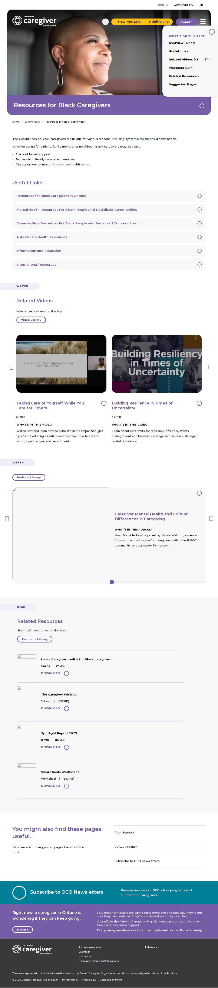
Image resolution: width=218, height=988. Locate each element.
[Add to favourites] (66, 673)
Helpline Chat (159, 21)
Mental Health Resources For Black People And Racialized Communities (76, 210)
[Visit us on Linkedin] (146, 953)
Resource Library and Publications (99, 961)
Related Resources (184, 76)
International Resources (36, 264)
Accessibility (89, 979)
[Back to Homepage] (34, 21)
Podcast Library (29, 477)
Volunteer (84, 952)
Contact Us (85, 956)
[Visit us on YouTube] (172, 953)
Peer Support (124, 832)
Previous (11, 365)
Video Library (31, 319)
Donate (186, 22)
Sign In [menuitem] (162, 5)
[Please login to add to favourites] (201, 105)
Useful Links (178, 51)
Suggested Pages (183, 84)
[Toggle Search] (105, 22)
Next (206, 365)
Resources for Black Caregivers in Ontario (51, 196)
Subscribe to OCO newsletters (137, 861)
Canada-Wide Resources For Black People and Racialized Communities (76, 223)
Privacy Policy (70, 979)
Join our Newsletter (90, 947)
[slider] (112, 582)
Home (16, 121)
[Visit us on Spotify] (179, 953)
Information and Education (38, 251)
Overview (182, 42)
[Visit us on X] (159, 953)
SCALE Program (126, 846)
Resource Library (35, 639)
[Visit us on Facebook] (166, 953)
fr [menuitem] (201, 5)
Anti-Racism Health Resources (41, 237)
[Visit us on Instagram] (152, 953)
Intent (118, 979)
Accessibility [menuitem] (183, 5)
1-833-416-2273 (129, 21)
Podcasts (181, 67)
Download (50, 673)
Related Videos (190, 59)
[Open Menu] (203, 21)
